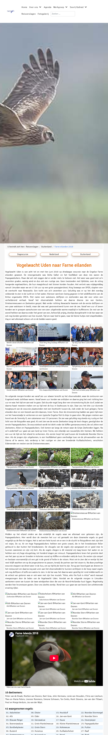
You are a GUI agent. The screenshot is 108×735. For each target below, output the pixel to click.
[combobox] (63, 13)
